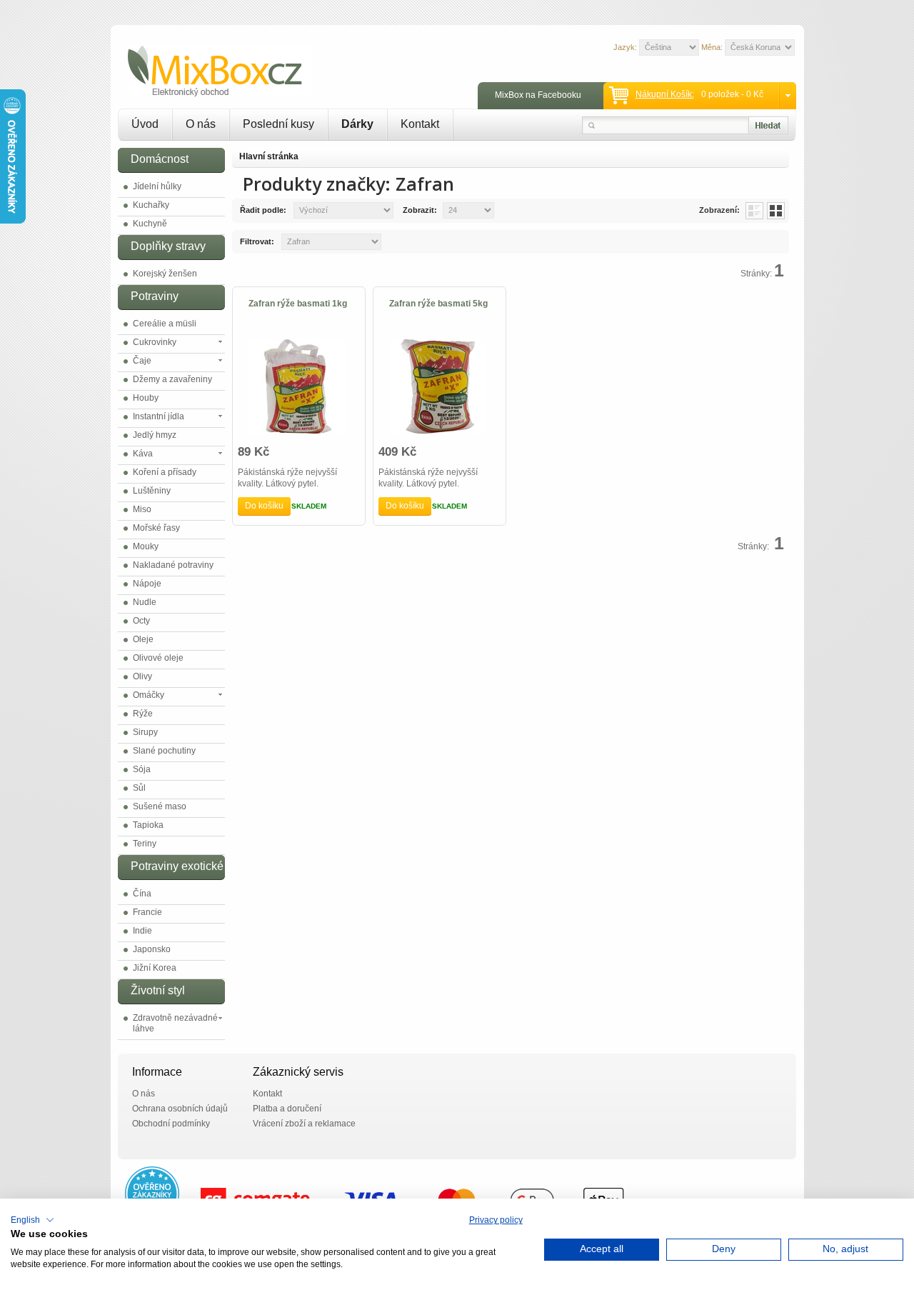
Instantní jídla (158, 416)
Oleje (143, 639)
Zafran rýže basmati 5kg (438, 304)
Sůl (139, 788)
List (754, 210)
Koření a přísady (164, 472)
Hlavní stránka (268, 156)
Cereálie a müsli (164, 324)
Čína (142, 894)
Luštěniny (152, 491)
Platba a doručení (287, 1109)
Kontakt (420, 124)
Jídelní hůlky (157, 186)
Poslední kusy (278, 124)
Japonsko (152, 949)
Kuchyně (150, 224)
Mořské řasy (156, 528)
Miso (142, 509)
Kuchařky (151, 205)
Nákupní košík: (665, 94)
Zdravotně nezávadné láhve (175, 1023)
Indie (142, 931)
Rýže (143, 714)
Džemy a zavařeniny (172, 379)
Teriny (144, 844)
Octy (141, 621)
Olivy (142, 676)
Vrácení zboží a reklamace (304, 1124)
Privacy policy (496, 1220)
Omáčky (148, 695)
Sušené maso (159, 806)
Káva (143, 454)
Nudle (144, 602)
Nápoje (147, 584)
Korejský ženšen (165, 274)
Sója (142, 769)
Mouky (146, 546)
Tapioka (148, 825)
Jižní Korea (154, 968)
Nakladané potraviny (173, 565)
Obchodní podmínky (171, 1124)
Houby (146, 398)
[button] (32, 1220)
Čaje (142, 361)
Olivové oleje (158, 658)
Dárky (357, 124)
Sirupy (145, 732)
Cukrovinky (154, 342)
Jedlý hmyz (154, 435)
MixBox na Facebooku (538, 95)
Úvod (145, 124)
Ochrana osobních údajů (180, 1109)
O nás (201, 124)
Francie (147, 912)
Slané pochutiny (164, 751)
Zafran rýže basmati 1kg (297, 304)
